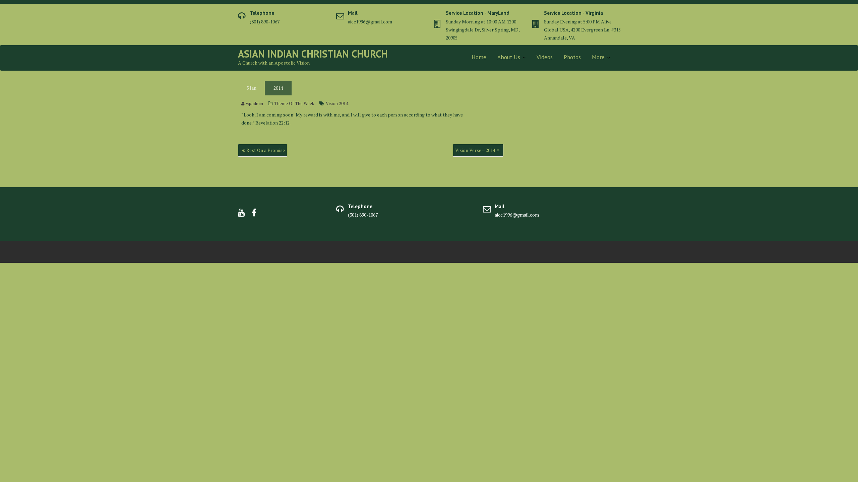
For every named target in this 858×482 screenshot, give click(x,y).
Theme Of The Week (294, 103)
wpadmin (254, 103)
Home (479, 57)
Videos (545, 57)
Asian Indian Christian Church (313, 53)
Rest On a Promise (265, 150)
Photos (572, 57)
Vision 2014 (337, 103)
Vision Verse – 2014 (475, 150)
